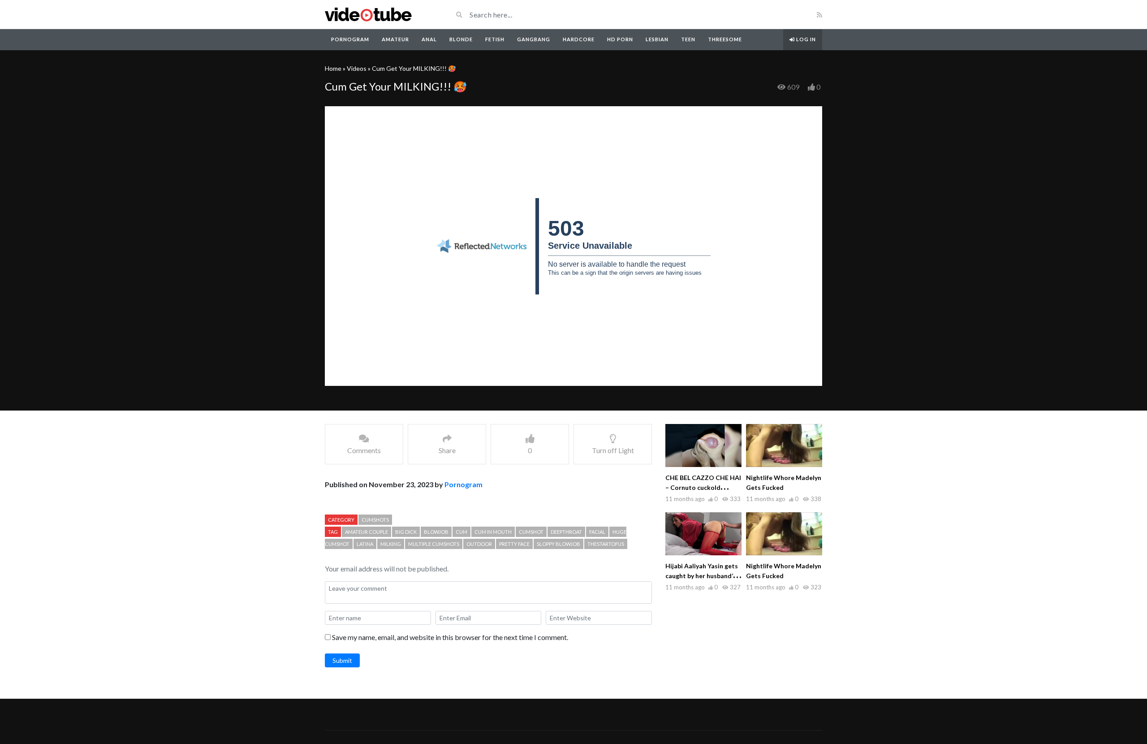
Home (333, 68)
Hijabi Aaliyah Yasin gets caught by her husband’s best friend (701, 575)
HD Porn (620, 39)
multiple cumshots (433, 544)
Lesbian (657, 39)
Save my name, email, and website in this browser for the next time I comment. (450, 637)
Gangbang (533, 39)
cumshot (531, 532)
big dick (406, 532)
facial (597, 532)
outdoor (479, 544)
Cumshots (375, 520)
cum (461, 532)
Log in (805, 39)
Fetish (495, 39)
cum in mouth (493, 532)
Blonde (461, 39)
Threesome (725, 39)
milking (390, 544)
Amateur (395, 39)
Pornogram (350, 39)
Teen (688, 39)
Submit (342, 660)
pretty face (514, 544)
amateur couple (366, 532)
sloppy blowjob (558, 544)
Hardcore (579, 39)
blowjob (436, 532)
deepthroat (566, 532)
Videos (357, 68)
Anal (429, 39)
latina (365, 544)
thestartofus (605, 544)
